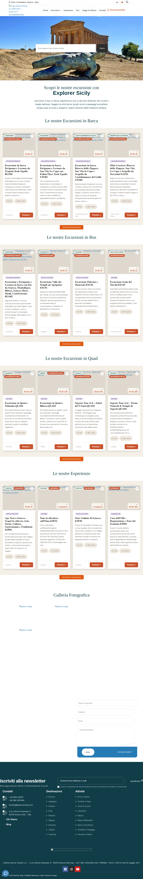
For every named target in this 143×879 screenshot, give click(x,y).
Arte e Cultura (84, 797)
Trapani (51, 830)
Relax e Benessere (85, 820)
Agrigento (52, 801)
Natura (80, 815)
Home (45, 10)
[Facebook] (65, 869)
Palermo (51, 815)
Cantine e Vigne (84, 801)
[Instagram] (71, 869)
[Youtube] (77, 869)
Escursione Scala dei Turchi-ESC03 (121, 283)
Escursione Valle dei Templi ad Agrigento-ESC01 (51, 284)
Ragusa (51, 820)
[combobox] (66, 48)
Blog (8, 824)
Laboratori (82, 811)
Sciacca (51, 797)
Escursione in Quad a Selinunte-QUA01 (16, 404)
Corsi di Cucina (84, 806)
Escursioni (55, 10)
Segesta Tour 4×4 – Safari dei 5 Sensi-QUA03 (88, 404)
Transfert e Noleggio (86, 830)
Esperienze (68, 10)
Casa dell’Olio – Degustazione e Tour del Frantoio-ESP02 (122, 521)
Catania (51, 806)
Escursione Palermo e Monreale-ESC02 (86, 283)
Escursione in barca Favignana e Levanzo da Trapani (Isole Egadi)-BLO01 (17, 169)
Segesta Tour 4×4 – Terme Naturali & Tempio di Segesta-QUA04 (124, 406)
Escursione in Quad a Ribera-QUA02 (51, 404)
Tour (77, 10)
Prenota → (26, 215)
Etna (50, 811)
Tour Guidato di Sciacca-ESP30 (88, 519)
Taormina (52, 834)
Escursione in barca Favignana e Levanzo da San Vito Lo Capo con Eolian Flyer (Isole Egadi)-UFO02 (54, 171)
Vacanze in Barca (85, 834)
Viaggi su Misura (89, 10)
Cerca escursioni (117, 10)
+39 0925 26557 (124, 752)
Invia (88, 752)
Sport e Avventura (85, 825)
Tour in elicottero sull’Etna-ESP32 (49, 519)
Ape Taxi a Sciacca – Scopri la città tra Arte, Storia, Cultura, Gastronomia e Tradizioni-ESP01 (19, 523)
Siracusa (52, 825)
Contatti (102, 10)
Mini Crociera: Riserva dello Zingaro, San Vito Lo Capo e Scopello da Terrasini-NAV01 (122, 169)
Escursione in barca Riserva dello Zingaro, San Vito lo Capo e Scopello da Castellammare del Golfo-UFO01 (88, 172)
